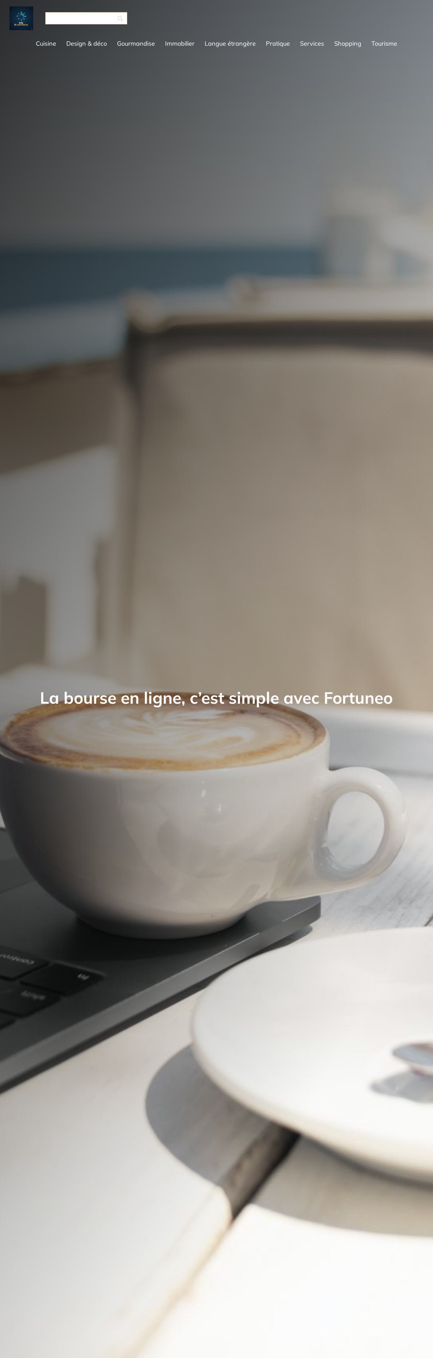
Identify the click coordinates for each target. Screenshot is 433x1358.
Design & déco (86, 43)
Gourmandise (136, 43)
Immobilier (180, 43)
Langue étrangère (230, 43)
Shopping (347, 43)
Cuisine (46, 43)
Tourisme (384, 43)
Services (312, 43)
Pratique (278, 43)
